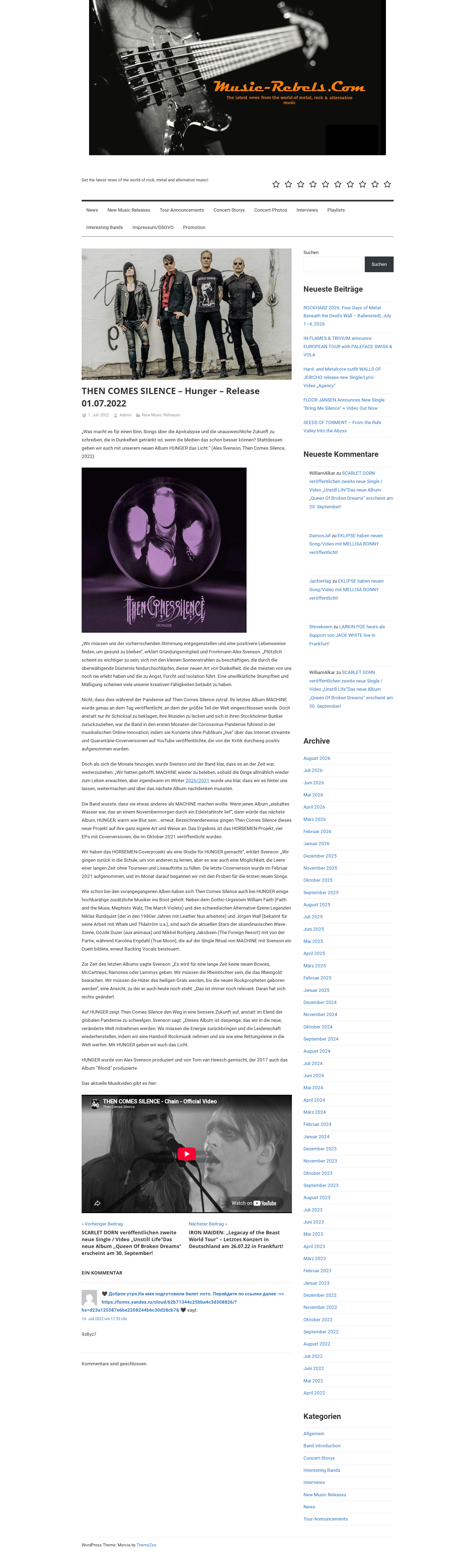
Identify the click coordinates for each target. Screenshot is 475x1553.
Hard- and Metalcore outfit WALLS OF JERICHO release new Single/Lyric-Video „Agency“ (342, 377)
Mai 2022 (313, 1380)
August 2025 (316, 904)
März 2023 (314, 1258)
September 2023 (321, 1185)
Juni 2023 (313, 1222)
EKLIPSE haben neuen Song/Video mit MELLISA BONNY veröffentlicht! (346, 544)
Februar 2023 (317, 1270)
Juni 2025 (313, 929)
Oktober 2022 (318, 1319)
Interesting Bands (104, 227)
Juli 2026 (313, 770)
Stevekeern (320, 626)
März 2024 (314, 1112)
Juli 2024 (313, 1063)
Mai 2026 (313, 795)
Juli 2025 (313, 916)
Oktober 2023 (318, 1173)
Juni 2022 (313, 1368)
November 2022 (320, 1307)
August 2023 (316, 1197)
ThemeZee (146, 1545)
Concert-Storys (229, 210)
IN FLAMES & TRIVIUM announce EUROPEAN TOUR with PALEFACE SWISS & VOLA (347, 346)
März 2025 (314, 965)
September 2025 (321, 892)
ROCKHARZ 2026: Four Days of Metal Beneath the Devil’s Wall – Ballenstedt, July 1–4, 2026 (347, 316)
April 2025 (314, 953)
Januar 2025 (316, 990)
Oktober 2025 (318, 880)
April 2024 (314, 1100)
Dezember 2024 (320, 1002)
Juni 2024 (313, 1075)
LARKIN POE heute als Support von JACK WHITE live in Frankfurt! (347, 635)
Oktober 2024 (318, 1027)
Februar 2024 (317, 1124)
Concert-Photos (270, 210)
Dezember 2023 (320, 1148)
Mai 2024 (313, 1087)
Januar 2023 (316, 1283)
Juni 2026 (313, 782)
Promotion (194, 227)
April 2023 (314, 1246)
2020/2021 (197, 780)
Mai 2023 (313, 1234)
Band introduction (322, 1445)
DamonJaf (320, 535)
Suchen (311, 252)
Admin (125, 415)
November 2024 (320, 1014)
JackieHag (320, 581)
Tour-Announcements (182, 210)
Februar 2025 (317, 978)
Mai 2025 (313, 941)
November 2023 (320, 1161)
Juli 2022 (313, 1356)
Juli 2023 (313, 1210)
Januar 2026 (316, 843)
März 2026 (314, 819)
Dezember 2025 (320, 856)
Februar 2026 (317, 831)
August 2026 (316, 758)
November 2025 (320, 868)
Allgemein (313, 1433)
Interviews (307, 210)
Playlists (336, 210)
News (92, 210)
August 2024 (316, 1051)
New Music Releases (128, 210)
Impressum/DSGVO (153, 227)
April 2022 (314, 1393)
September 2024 (321, 1039)
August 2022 (316, 1344)
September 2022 (321, 1331)
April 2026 (314, 807)
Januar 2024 (316, 1136)
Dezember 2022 (320, 1295)
